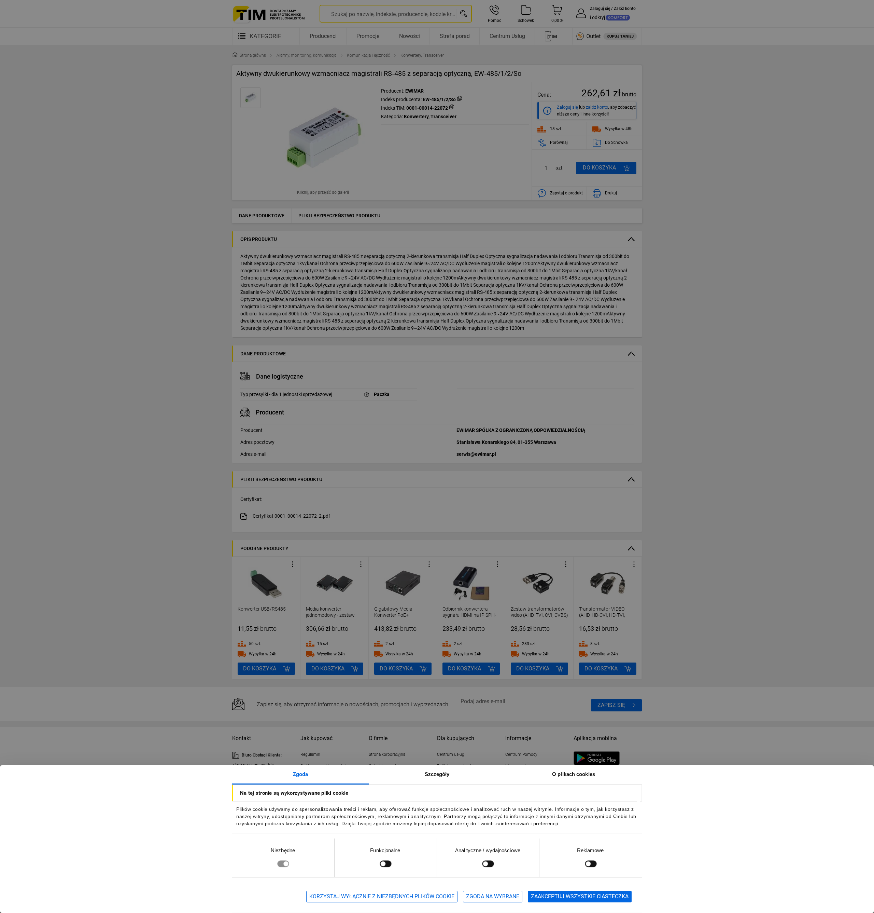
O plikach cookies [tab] (573, 774)
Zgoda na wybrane (492, 896)
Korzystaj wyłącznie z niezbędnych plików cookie (381, 896)
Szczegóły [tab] (437, 774)
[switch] (385, 863)
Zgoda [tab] (300, 774)
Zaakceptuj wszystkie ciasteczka (580, 896)
